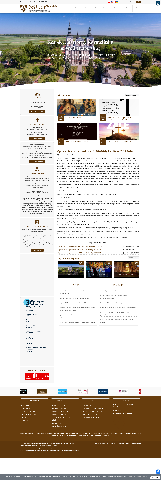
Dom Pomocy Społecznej (91, 417)
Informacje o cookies (149, 476)
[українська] (117, 2)
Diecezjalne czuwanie (74, 117)
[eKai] (131, 391)
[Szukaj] (138, 2)
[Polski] (109, 2)
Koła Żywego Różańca (59, 408)
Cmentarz (24, 420)
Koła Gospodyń (57, 423)
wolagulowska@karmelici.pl (29, 2)
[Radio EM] (70, 391)
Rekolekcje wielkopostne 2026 (78, 141)
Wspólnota (25, 405)
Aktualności (64, 95)
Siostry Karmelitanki (59, 405)
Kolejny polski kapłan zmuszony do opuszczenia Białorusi (77, 322)
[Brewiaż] (30, 391)
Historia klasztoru (27, 408)
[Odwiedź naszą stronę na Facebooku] (158, 471)
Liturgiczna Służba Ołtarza (61, 417)
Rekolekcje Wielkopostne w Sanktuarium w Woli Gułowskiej (121, 118)
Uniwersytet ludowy (28, 411)
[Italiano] (115, 2)
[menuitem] (76, 8)
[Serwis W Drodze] (90, 391)
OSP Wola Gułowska (59, 426)
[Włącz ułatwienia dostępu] (158, 3)
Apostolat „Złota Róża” (60, 414)
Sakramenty (126, 10)
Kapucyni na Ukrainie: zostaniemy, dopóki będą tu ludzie (118, 307)
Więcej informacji (36, 112)
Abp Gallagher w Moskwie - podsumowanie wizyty (75, 298)
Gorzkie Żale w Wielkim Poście (120, 141)
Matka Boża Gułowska (28, 414)
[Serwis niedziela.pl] (50, 391)
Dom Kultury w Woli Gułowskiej (93, 408)
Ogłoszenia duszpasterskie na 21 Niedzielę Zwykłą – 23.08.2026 (95, 151)
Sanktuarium (114, 10)
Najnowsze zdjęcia (68, 258)
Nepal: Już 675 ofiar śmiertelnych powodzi (73, 303)
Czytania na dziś (88, 405)
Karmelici (75, 10)
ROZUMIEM (155, 478)
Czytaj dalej (36, 250)
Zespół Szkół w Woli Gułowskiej (93, 411)
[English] (112, 2)
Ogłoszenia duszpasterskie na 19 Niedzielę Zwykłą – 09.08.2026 (80, 253)
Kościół (94, 10)
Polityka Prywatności (134, 476)
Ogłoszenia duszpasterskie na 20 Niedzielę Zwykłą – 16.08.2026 (80, 250)
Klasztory (24, 417)
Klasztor (85, 10)
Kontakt (136, 10)
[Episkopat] (111, 391)
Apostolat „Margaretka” (60, 411)
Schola (54, 420)
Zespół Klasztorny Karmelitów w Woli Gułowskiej (43, 8)
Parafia (103, 10)
